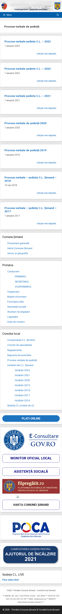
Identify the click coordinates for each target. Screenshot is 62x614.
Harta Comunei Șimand (19, 248)
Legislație (12, 316)
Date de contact (16, 321)
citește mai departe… (47, 53)
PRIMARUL (20, 276)
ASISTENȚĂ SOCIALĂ (31, 472)
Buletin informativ (17, 296)
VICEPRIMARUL (23, 286)
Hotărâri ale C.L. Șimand (20, 365)
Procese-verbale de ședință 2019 (25, 150)
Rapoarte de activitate (19, 355)
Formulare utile (15, 301)
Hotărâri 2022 (22, 370)
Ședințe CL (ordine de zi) (20, 405)
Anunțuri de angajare (18, 311)
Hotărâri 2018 (22, 390)
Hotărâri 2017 (22, 395)
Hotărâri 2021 (22, 375)
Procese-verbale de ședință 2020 (25, 123)
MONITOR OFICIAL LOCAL (31, 458)
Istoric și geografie (17, 253)
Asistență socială (16, 306)
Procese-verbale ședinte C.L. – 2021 (27, 96)
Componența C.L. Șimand (21, 340)
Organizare (13, 291)
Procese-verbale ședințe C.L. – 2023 (27, 41)
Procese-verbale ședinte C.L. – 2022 (27, 68)
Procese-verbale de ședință (22, 360)
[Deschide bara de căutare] (57, 15)
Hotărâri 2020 (22, 380)
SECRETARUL (22, 281)
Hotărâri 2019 (22, 385)
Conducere (13, 271)
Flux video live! (10, 579)
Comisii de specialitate (19, 345)
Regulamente (14, 350)
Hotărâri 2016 (22, 400)
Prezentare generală (18, 243)
